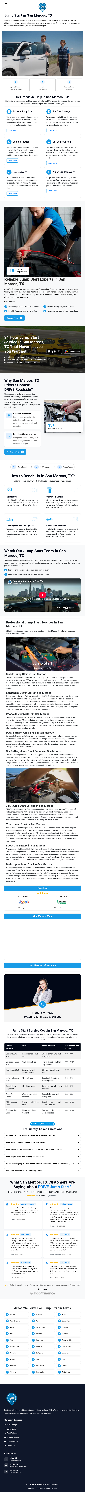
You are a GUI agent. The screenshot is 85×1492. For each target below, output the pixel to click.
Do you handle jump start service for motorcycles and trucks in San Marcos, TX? (40, 1164)
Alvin (11, 1340)
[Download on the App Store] (54, 351)
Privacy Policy (51, 1488)
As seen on (42, 1289)
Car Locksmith (12, 1441)
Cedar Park (66, 1372)
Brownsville (40, 1372)
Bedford (39, 1346)
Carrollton (65, 1353)
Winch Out (11, 1446)
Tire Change (12, 1425)
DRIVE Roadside (38, 1484)
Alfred (12, 1327)
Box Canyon (40, 1366)
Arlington (13, 1372)
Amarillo (13, 1353)
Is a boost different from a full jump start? (24, 1171)
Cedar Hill (65, 1366)
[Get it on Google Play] (72, 351)
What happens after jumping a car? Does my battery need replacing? (35, 1149)
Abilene (12, 1314)
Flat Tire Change (61, 111)
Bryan (64, 1314)
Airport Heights (15, 1321)
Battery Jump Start (23, 111)
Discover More (12, 318)
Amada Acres (14, 1346)
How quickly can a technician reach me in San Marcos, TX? (30, 1135)
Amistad (13, 1366)
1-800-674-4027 (28, 360)
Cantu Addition (67, 1340)
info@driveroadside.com (18, 1466)
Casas (64, 1359)
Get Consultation (13, 452)
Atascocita (39, 1314)
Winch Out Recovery (63, 172)
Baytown (39, 1334)
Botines (38, 1359)
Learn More (12, 130)
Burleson (65, 1327)
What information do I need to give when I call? (25, 1142)
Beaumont (39, 1340)
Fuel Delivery (20, 172)
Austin (38, 1321)
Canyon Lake (66, 1346)
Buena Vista (66, 1321)
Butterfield (65, 1334)
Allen (11, 1334)
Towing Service (13, 1437)
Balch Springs (40, 1327)
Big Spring (39, 1353)
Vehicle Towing (21, 141)
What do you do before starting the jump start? (25, 1157)
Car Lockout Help (61, 141)
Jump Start (11, 1429)
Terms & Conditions (35, 1488)
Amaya (12, 1359)
